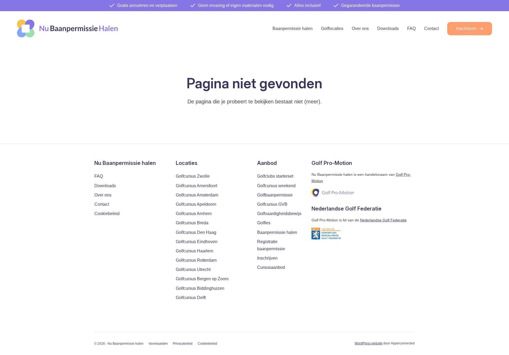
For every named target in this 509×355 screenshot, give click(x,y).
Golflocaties (332, 28)
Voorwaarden (158, 343)
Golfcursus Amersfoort (196, 185)
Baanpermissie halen (293, 28)
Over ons (360, 28)
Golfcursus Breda (192, 223)
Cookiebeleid (107, 213)
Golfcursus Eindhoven (196, 241)
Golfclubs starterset (275, 176)
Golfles (263, 223)
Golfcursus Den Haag (196, 232)
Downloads (388, 28)
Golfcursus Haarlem (194, 251)
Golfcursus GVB (272, 204)
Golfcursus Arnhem (194, 213)
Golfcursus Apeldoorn (196, 204)
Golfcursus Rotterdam (196, 260)
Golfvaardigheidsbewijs (279, 213)
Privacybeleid (182, 343)
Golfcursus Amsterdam (197, 195)
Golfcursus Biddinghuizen (200, 288)
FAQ (411, 28)
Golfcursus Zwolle (193, 176)
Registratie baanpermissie (271, 245)
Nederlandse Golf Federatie (383, 220)
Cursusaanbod (271, 267)
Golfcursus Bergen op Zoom (202, 279)
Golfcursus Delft (191, 297)
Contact (431, 28)
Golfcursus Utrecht (193, 269)
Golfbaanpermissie (275, 195)
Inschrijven (466, 28)
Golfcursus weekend (276, 185)
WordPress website (369, 343)
